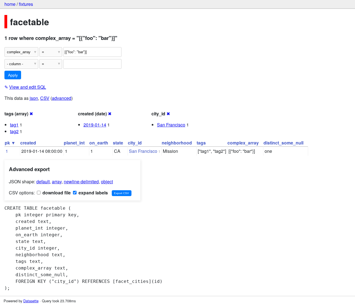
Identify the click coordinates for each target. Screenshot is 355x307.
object (107, 181)
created (28, 142)
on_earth (98, 142)
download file (56, 192)
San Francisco (171, 124)
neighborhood (177, 142)
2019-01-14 (94, 124)
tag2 (14, 131)
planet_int (74, 142)
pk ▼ (10, 142)
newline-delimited (81, 181)
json (34, 98)
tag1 (14, 124)
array (57, 181)
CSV (44, 98)
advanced (61, 98)
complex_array (243, 142)
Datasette (31, 300)
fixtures (26, 4)
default (43, 181)
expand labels (92, 192)
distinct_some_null (283, 142)
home (10, 4)
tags (201, 142)
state (118, 142)
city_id (135, 142)
